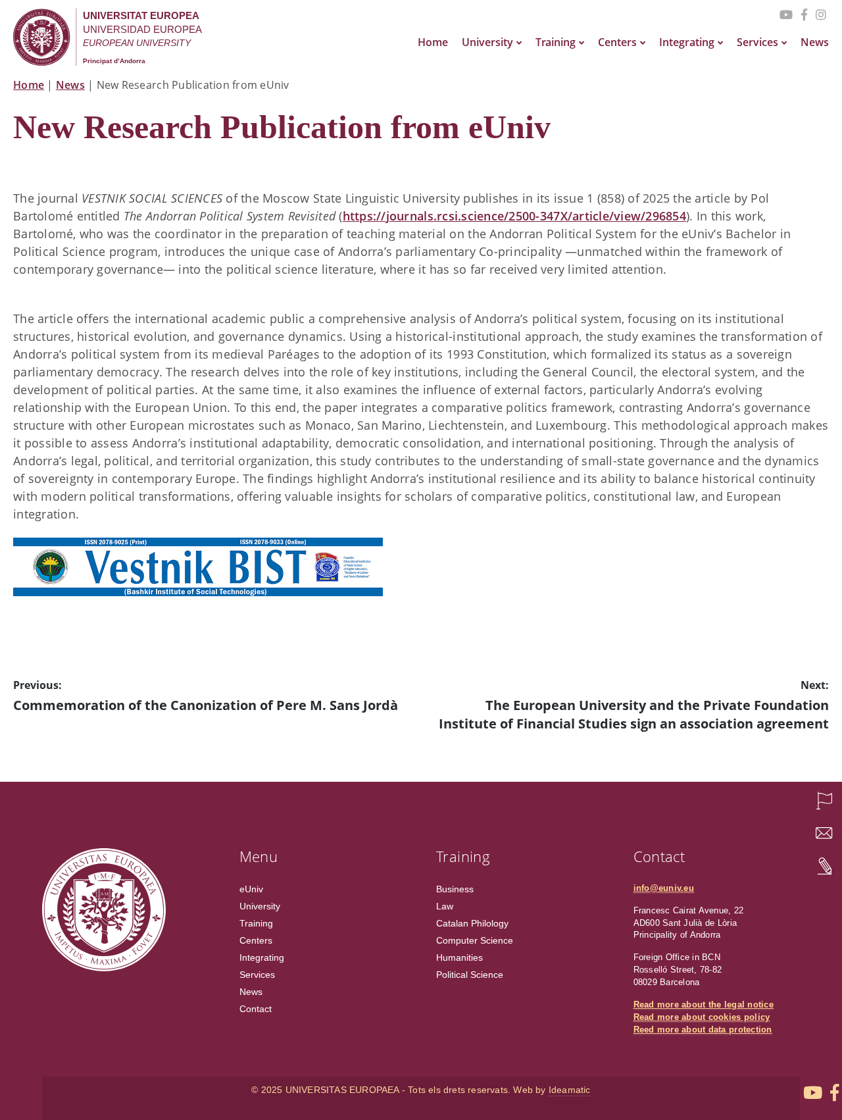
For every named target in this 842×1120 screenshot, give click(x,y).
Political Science (469, 974)
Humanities (459, 957)
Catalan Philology (472, 923)
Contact (255, 1009)
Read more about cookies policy (701, 1017)
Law (444, 906)
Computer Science (474, 940)
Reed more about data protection (702, 1029)
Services (757, 42)
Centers (617, 42)
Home (433, 42)
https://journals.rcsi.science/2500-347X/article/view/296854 (514, 216)
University (487, 42)
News (815, 42)
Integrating (686, 42)
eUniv (251, 889)
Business (455, 889)
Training (555, 42)
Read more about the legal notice (703, 1004)
